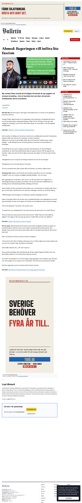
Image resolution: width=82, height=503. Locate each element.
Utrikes (27, 38)
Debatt (47, 38)
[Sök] (8, 40)
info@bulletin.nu (10, 493)
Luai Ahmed (5, 107)
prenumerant (20, 412)
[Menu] (4, 40)
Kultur (34, 41)
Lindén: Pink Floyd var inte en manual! (19, 221)
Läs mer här (74, 494)
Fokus (28, 41)
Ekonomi (34, 38)
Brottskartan (75, 39)
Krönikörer (14, 41)
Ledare (41, 38)
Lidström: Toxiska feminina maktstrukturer (21, 130)
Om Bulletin (56, 484)
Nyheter (13, 38)
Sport (39, 41)
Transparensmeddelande (21, 24)
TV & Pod (21, 38)
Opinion (22, 41)
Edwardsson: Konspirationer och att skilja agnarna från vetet (26, 270)
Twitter (68, 484)
